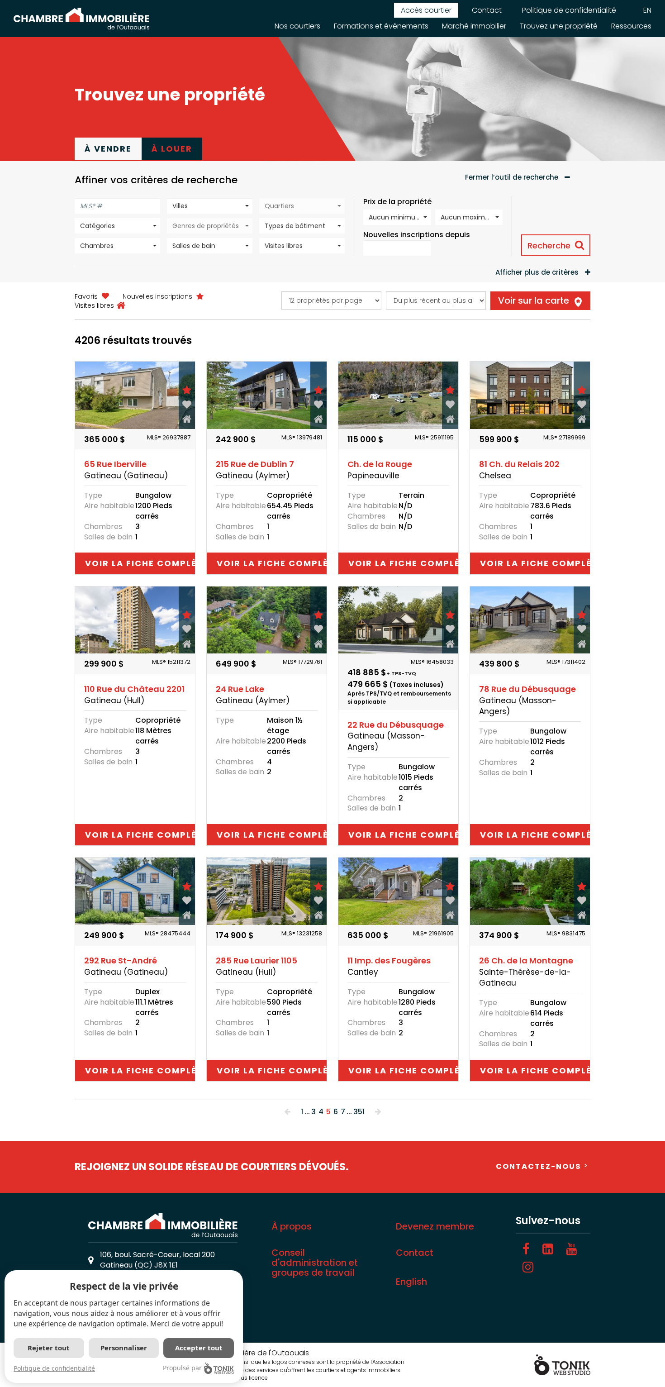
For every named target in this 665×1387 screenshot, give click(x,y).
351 (359, 1111)
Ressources (631, 26)
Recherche (548, 245)
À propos (291, 1226)
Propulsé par (182, 1367)
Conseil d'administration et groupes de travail (314, 1262)
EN (647, 10)
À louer (172, 148)
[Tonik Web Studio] (562, 1364)
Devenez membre (435, 1226)
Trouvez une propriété (559, 26)
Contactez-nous (538, 1166)
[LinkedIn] (547, 1249)
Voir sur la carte (533, 300)
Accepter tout (199, 1347)
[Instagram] (527, 1267)
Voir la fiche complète (140, 563)
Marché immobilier (474, 26)
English (411, 1282)
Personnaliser (123, 1347)
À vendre (108, 148)
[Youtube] (571, 1249)
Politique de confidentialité (569, 10)
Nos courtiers (297, 26)
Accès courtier (426, 10)
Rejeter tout (49, 1347)
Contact (487, 10)
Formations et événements (381, 26)
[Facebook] (526, 1249)
